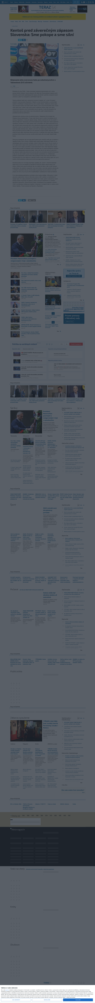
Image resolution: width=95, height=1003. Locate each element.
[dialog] (47, 994)
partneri (7, 989)
